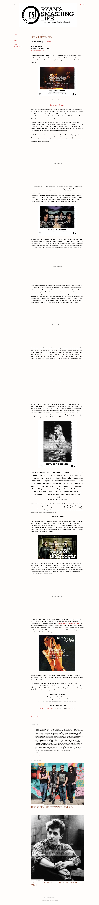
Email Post (37, 716)
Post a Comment (35, 755)
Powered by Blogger (50, 897)
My (69, 708)
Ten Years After (18, 46)
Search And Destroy (57, 105)
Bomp (15, 40)
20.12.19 (37, 752)
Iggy (15, 42)
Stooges (16, 44)
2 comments (37, 887)
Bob (37, 727)
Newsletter (49, 708)
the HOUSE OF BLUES (37, 51)
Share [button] (15, 34)
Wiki (73, 708)
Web (41, 708)
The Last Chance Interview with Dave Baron (53, 807)
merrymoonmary (54, 900)
